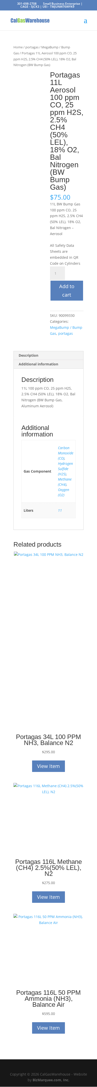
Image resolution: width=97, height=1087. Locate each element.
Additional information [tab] (38, 364)
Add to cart (66, 290)
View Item (48, 766)
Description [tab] (28, 355)
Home (18, 47)
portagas (32, 47)
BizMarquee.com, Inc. (51, 1080)
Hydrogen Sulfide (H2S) (65, 468)
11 (60, 510)
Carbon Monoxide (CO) (65, 453)
